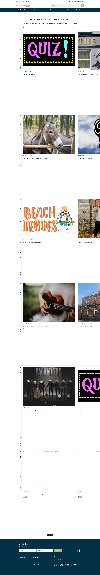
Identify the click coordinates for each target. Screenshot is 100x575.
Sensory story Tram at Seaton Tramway (33, 494)
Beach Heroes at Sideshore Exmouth (32, 242)
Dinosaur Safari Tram (20, 473)
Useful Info (59, 9)
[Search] (82, 5)
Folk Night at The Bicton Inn (85, 326)
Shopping (69, 9)
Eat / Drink (43, 9)
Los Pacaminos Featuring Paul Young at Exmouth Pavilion (20, 409)
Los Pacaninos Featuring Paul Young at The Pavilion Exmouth (38, 410)
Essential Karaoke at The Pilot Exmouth (88, 74)
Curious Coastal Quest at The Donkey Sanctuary (35, 158)
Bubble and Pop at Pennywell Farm (86, 242)
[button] (50, 535)
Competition (78, 9)
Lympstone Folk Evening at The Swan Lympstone (35, 326)
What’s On (33, 9)
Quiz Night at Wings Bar (29, 74)
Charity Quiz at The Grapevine (85, 158)
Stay (51, 9)
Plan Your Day (23, 9)
